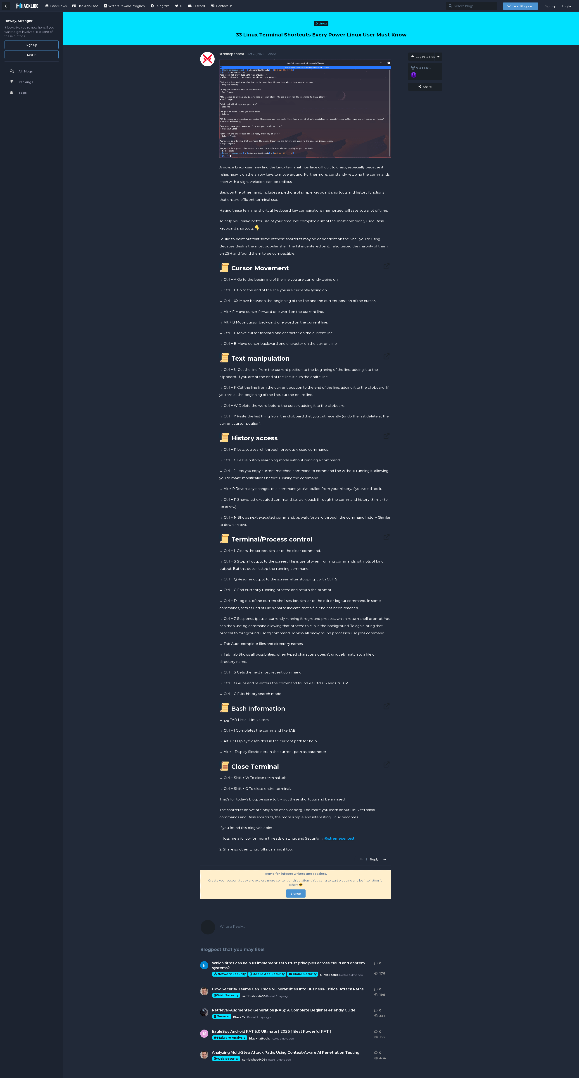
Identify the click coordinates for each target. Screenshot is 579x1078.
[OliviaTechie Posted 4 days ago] (204, 965)
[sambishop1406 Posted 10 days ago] (204, 1055)
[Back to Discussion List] (6, 6)
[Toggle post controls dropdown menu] (384, 859)
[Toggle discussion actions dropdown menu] (438, 57)
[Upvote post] (362, 859)
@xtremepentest (339, 838)
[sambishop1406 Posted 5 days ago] (204, 991)
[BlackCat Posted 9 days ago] (204, 1012)
